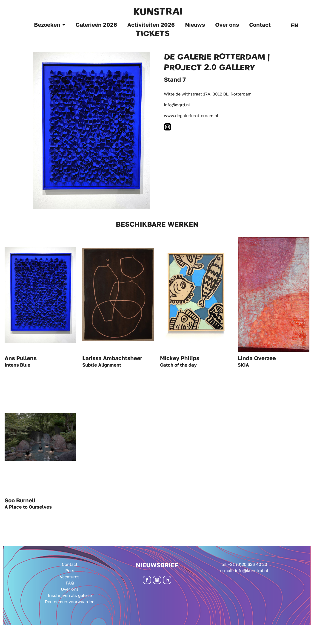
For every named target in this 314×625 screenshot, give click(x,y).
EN (294, 26)
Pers (69, 570)
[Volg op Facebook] (147, 580)
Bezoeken (47, 25)
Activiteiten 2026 (151, 25)
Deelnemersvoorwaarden (69, 601)
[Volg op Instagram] (157, 580)
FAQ (70, 582)
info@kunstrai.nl (251, 570)
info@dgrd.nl (177, 104)
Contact (260, 25)
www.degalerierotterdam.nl (191, 115)
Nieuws (195, 25)
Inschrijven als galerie (70, 595)
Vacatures (70, 576)
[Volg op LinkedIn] (167, 580)
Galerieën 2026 (96, 25)
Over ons (227, 25)
